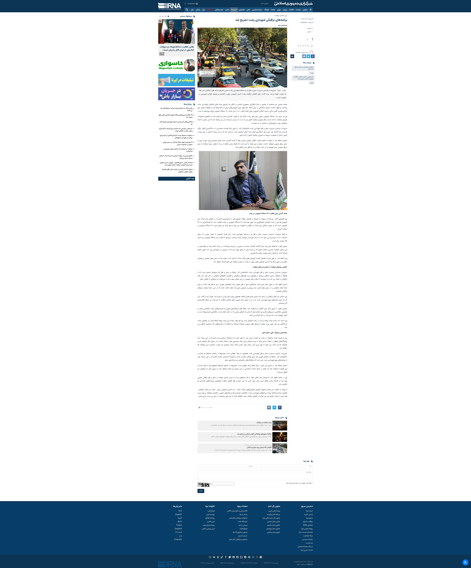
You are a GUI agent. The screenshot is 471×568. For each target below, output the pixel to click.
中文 (180, 511)
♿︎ (465, 562)
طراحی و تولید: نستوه (302, 564)
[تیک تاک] (221, 557)
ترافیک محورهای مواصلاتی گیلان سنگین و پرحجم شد (254, 434)
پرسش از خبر (243, 525)
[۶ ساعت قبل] (176, 31)
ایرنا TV (209, 9)
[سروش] (233, 557)
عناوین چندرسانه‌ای (273, 532)
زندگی (198, 9)
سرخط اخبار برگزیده (273, 514)
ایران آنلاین (211, 521)
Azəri (180, 521)
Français (178, 539)
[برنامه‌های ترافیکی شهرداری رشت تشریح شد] (242, 57)
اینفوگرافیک (243, 528)
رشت (311, 73)
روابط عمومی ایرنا (307, 528)
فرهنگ (266, 9)
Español (178, 528)
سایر (192, 9)
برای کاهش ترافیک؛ (280, 15)
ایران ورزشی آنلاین (208, 528)
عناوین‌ (305, 9)
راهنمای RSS (308, 525)
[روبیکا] (253, 557)
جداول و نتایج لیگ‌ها (240, 532)
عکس (227, 9)
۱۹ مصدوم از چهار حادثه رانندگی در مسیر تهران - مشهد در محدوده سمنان (177, 143)
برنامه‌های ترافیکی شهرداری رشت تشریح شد (261, 20)
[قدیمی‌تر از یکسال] (279, 425)
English (178, 514)
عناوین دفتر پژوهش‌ (273, 528)
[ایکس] (257, 557)
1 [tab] (168, 16)
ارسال (201, 491)
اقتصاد (291, 9)
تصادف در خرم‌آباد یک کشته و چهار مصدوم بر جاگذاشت (178, 150)
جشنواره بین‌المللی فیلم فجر (238, 518)
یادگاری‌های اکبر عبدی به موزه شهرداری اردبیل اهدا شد (176, 123)
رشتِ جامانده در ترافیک (264, 422)
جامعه (273, 9)
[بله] (245, 557)
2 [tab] (165, 16)
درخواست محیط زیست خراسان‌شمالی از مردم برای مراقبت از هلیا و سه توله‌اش (176, 136)
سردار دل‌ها (243, 514)
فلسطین (241, 9)
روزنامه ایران (210, 514)
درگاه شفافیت (308, 535)
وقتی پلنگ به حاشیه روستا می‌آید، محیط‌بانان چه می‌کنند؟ (176, 109)
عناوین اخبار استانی (273, 521)
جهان (279, 9)
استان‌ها (234, 9)
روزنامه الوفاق (210, 518)
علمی (248, 9)
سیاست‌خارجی (257, 9)
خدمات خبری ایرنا (307, 550)
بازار (203, 9)
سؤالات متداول (308, 521)
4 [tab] (160, 16)
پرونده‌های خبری (274, 511)
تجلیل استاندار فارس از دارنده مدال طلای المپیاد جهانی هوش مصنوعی (177, 170)
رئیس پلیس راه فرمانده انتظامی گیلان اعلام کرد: (258, 445)
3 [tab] (163, 16)
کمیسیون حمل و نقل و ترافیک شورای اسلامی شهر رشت (303, 78)
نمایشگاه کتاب (242, 521)
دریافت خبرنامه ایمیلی (305, 546)
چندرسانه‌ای (219, 9)
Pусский (178, 532)
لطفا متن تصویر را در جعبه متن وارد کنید (299, 483)
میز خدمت (309, 543)
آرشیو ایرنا (309, 518)
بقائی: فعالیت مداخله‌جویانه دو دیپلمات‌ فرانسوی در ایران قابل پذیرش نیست (177, 48)
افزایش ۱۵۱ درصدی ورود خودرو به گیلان (259, 447)
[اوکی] (218, 557)
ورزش (285, 9)
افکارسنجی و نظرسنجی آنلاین (237, 511)
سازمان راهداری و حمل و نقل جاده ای (304, 68)
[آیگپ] (241, 557)
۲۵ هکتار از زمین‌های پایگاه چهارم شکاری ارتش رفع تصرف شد (176, 116)
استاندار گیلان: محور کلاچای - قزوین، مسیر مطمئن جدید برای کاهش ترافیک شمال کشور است (176, 163)
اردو (180, 535)
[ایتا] (237, 557)
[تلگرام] (261, 557)
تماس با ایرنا (308, 514)
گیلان (308, 32)
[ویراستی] (229, 557)
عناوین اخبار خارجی (273, 525)
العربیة (180, 518)
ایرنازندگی (211, 511)
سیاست (298, 9)
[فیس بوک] (225, 557)
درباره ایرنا (309, 511)
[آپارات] (249, 557)
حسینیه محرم (242, 535)
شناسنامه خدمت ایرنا (306, 532)
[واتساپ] (210, 557)
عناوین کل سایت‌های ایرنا (271, 518)
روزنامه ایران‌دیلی (209, 525)
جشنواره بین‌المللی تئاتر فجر (238, 539)
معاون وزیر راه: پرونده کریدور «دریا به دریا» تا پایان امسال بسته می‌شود (176, 157)
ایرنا (293, 3)
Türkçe (179, 525)
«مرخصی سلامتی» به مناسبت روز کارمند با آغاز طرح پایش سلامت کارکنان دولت (176, 129)
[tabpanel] (176, 38)
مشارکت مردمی (307, 539)
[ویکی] (214, 557)
